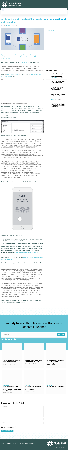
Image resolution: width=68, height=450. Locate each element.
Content (52, 91)
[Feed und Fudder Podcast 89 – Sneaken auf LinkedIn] (48, 82)
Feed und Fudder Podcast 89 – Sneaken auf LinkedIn (58, 82)
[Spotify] (66, 4)
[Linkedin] (59, 4)
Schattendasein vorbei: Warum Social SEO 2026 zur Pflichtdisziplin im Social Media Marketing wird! (55, 362)
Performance (22, 25)
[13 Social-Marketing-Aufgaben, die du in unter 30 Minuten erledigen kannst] (34, 377)
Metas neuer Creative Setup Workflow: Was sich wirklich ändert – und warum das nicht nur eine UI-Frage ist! (12, 388)
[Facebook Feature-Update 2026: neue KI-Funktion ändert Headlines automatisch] (48, 74)
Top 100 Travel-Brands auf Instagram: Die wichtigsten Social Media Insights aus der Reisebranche (58, 104)
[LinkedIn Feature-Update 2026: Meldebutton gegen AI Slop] (34, 350)
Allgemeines (27, 385)
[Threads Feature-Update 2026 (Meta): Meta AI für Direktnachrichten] (48, 88)
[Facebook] (64, 4)
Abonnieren (61, 334)
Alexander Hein (49, 366)
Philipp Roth (7, 25)
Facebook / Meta (54, 77)
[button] (3, 9)
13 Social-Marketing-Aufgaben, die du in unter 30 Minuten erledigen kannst (33, 388)
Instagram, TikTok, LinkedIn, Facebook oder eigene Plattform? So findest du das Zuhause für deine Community (58, 96)
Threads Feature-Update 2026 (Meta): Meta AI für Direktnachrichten (57, 88)
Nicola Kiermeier (6, 364)
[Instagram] (62, 4)
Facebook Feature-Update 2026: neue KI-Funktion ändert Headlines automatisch (58, 75)
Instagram (49, 385)
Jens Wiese (27, 391)
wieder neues (23, 62)
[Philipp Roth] (2, 25)
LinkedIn (27, 359)
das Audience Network (13, 74)
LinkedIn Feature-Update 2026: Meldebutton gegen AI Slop (33, 361)
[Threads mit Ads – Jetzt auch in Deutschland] (56, 377)
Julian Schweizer (6, 392)
